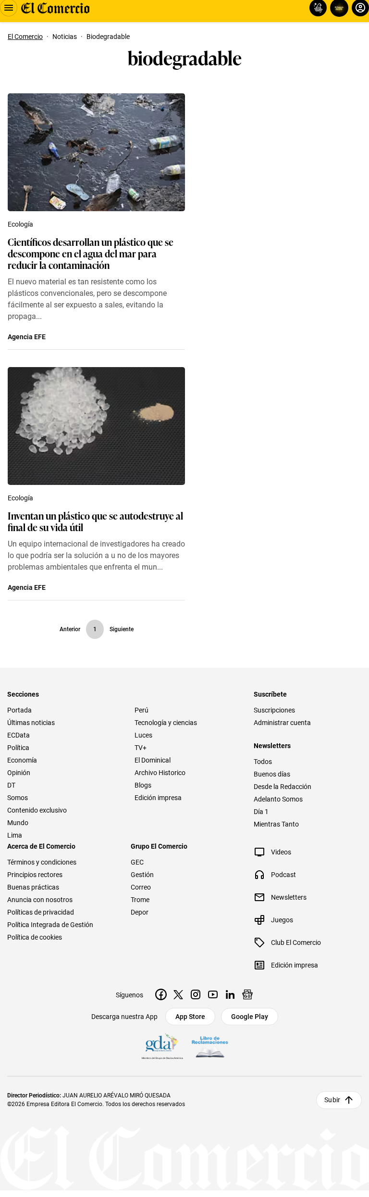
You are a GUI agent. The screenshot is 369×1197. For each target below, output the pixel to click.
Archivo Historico (160, 773)
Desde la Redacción (282, 786)
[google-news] (247, 994)
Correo (141, 887)
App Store (190, 1016)
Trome (140, 900)
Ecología (20, 224)
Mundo (17, 823)
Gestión (142, 875)
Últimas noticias (31, 722)
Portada (19, 710)
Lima (14, 835)
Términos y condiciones (41, 862)
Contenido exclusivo (37, 810)
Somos (17, 798)
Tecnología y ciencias (166, 722)
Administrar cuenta (282, 722)
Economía (22, 760)
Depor (139, 912)
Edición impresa (158, 798)
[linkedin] (230, 994)
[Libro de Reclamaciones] (210, 1047)
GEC (137, 862)
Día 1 (261, 811)
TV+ (141, 747)
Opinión (18, 773)
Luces (143, 735)
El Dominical (153, 760)
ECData (18, 735)
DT (11, 785)
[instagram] (195, 994)
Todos (263, 761)
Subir (332, 1100)
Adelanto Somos (278, 799)
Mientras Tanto (276, 824)
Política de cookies (34, 937)
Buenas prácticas (33, 887)
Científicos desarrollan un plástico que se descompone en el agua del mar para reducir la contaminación (90, 253)
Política (18, 747)
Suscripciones (274, 710)
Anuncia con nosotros (40, 900)
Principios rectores (34, 875)
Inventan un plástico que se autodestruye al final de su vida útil (95, 521)
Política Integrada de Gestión (50, 925)
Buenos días (272, 774)
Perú (141, 710)
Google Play (249, 1016)
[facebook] (161, 994)
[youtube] (213, 994)
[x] (178, 994)
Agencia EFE (27, 337)
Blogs (143, 785)
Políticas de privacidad (40, 912)
